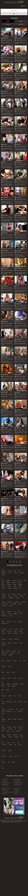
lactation (4, 678)
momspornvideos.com (14, 818)
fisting (20, 631)
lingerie (20, 678)
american (4, 538)
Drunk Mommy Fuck (18, 782)
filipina (3, 631)
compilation (11, 598)
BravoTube (19, 38)
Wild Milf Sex (17, 790)
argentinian (4, 572)
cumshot (17, 113)
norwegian (4, 695)
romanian (20, 719)
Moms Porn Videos (14, 2)
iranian (14, 660)
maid (3, 684)
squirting (9, 734)
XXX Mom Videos (6, 782)
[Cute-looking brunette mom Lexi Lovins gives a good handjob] (7, 510)
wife (25, 343)
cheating (4, 596)
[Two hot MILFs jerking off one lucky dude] (21, 156)
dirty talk (4, 613)
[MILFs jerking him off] (21, 103)
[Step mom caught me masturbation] (21, 280)
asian (17, 449)
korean (13, 672)
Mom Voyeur (5, 790)
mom (17, 43)
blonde (20, 59)
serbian (3, 727)
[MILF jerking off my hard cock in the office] (21, 315)
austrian (3, 574)
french (21, 633)
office (17, 327)
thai (18, 742)
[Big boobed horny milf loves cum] (7, 280)
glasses (23, 290)
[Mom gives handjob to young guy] (7, 528)
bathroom (15, 580)
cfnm (17, 183)
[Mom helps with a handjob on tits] (21, 209)
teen (14, 742)
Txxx (17, 286)
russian (3, 721)
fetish (21, 629)
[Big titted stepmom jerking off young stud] (21, 50)
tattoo (3, 742)
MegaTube (5, 303)
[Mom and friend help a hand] (7, 368)
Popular (8, 21)
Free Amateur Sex (18, 784)
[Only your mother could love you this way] (21, 386)
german (10, 639)
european (20, 621)
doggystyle (9, 362)
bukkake (9, 588)
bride (15, 586)
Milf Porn (16, 793)
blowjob (3, 59)
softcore (8, 731)
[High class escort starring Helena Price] (7, 50)
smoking (16, 433)
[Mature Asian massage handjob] (21, 439)
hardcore (16, 256)
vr (20, 756)
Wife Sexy (4, 793)
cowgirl (3, 602)
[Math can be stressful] (7, 333)
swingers (16, 736)
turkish (20, 744)
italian (24, 660)
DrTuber (4, 144)
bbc (3, 113)
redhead (4, 719)
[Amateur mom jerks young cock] (21, 528)
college (21, 596)
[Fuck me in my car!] (14, 806)
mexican (3, 686)
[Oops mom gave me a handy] (21, 32)
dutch (10, 615)
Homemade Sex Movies (7, 792)
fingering (9, 631)
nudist (10, 695)
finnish (15, 631)
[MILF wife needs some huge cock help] (7, 138)
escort (8, 61)
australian (22, 572)
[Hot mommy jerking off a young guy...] (7, 545)
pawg (21, 709)
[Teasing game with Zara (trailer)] (7, 191)
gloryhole (9, 643)
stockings (15, 734)
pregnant (21, 149)
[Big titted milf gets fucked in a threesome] (21, 244)
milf (9, 42)
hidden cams (4, 652)
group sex (4, 645)
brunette (7, 59)
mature (20, 95)
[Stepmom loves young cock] (21, 492)
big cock (5, 113)
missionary (9, 309)
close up (16, 596)
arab (19, 570)
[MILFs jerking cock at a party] (21, 85)
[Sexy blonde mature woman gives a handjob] (7, 475)
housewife (4, 654)
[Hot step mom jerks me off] (7, 209)
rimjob (14, 719)
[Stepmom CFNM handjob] (21, 174)
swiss (22, 736)
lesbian (14, 678)
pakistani (4, 709)
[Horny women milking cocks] (7, 386)
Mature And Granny (6, 788)
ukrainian (4, 750)
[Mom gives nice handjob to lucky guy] (21, 457)
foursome (17, 361)
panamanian (10, 709)
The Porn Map (17, 779)
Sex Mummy (5, 781)
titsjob (25, 149)
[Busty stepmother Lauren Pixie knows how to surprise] (7, 297)
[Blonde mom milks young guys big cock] (21, 404)
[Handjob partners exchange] (21, 351)
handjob (6, 42)
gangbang (4, 639)
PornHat (4, 445)
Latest (20, 21)
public (3, 713)
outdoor (21, 309)
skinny (15, 727)
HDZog (4, 339)
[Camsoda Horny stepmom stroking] (7, 156)
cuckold (23, 602)
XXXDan (18, 427)
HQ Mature (17, 792)
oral (15, 701)
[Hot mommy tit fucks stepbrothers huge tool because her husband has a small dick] (21, 475)
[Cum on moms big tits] (7, 227)
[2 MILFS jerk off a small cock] (7, 85)
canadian (4, 594)
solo (13, 731)
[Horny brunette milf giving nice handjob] (7, 244)
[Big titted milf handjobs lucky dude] (7, 32)
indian (3, 660)
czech (2, 468)
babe (3, 166)
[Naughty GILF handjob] (7, 439)
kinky (3, 672)
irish (20, 660)
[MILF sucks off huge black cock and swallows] (7, 103)
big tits (3, 42)
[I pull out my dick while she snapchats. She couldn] (21, 297)
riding (9, 719)
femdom (19, 183)
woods (13, 762)
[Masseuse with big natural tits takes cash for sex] (7, 457)
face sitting (4, 629)
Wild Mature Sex (6, 784)
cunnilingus (3, 132)
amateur (3, 183)
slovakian (4, 729)
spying (3, 734)
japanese (4, 666)
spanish (18, 731)
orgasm (20, 701)
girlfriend (16, 639)
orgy (25, 701)
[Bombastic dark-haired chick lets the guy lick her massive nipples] (21, 138)
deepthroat (9, 611)
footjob (17, 77)
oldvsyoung (21, 61)
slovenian (10, 729)
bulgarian (16, 588)
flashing (21, 307)
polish (3, 711)
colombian (4, 598)
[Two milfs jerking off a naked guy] (7, 262)
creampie (9, 602)
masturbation (15, 684)
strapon (21, 734)
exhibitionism (4, 623)
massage (23, 449)
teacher (8, 742)
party (20, 96)
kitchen (23, 42)
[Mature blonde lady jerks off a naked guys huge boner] (7, 404)
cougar (17, 42)
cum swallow (3, 61)
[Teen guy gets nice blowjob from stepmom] (21, 227)
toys (15, 744)
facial (10, 629)
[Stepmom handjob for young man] (21, 67)
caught (17, 290)
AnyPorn (18, 144)
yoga (3, 768)
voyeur (16, 756)
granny (15, 643)
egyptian (8, 621)
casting (13, 594)
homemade (12, 652)
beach (3, 582)
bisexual (9, 584)
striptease (4, 736)
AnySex (4, 126)
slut (15, 729)
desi (15, 611)
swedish (10, 736)
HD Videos (20, 24)
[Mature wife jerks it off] (7, 492)
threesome (3, 96)
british (3, 95)
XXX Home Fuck (18, 788)
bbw (20, 201)
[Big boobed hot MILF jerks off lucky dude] (21, 368)
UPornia (4, 55)
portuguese (9, 711)
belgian (8, 582)
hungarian (10, 654)
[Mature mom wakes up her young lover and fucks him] (21, 545)
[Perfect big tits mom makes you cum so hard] (7, 174)
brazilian (3, 586)
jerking (24, 203)
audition (15, 572)
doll (21, 613)
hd (10, 132)
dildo (19, 611)
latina (2, 220)
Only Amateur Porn (18, 781)
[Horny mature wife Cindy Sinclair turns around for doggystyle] (7, 351)
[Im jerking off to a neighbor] (21, 191)
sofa (3, 731)
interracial (8, 167)
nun (14, 695)
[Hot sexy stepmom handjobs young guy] (21, 120)
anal (15, 570)
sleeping (20, 727)
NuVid (4, 162)
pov (24, 273)
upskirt (9, 750)
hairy (3, 650)
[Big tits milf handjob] (7, 421)
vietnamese (4, 756)
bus (21, 588)
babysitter (8, 580)
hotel (18, 652)
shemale (9, 727)
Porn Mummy (5, 779)
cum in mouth (10, 114)
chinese (9, 596)
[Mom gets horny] (21, 421)
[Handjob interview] (21, 510)
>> (20, 561)
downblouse (4, 615)
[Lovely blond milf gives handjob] (7, 315)
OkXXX (4, 516)
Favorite (8, 24)
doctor (9, 613)
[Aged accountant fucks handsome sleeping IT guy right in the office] (7, 120)
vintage (10, 756)
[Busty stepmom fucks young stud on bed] (7, 67)
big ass (3, 361)
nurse (19, 695)
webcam (3, 762)
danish (3, 611)
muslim (7, 690)
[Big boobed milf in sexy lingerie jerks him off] (21, 262)
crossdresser (17, 602)
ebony (3, 621)
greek (21, 643)
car (9, 594)
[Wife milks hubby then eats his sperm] (21, 333)
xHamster (5, 38)
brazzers (9, 586)
